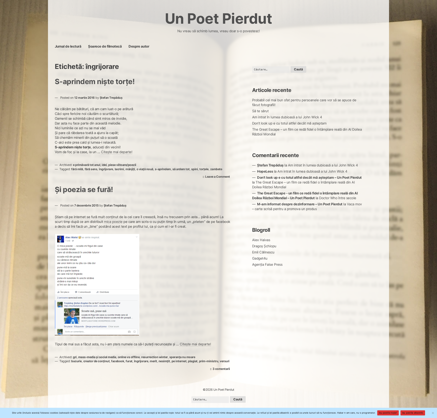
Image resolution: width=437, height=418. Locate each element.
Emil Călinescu (263, 252)
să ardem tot (181, 169)
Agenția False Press (267, 264)
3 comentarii (222, 369)
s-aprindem (163, 169)
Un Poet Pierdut (218, 18)
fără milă (77, 169)
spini (194, 169)
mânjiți (130, 169)
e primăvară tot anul (86, 165)
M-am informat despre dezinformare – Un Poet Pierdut (299, 204)
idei (104, 165)
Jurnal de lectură (68, 46)
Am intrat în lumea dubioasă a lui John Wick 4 (287, 117)
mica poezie (113, 222)
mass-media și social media (97, 357)
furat (129, 361)
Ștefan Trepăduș (111, 97)
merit (153, 361)
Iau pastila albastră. (412, 412)
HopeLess (265, 171)
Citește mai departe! (116, 152)
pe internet (179, 361)
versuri (224, 361)
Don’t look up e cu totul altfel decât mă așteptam (289, 123)
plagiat (193, 361)
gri (75, 357)
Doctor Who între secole (337, 198)
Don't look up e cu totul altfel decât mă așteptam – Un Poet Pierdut (309, 177)
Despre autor (139, 46)
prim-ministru (208, 361)
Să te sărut (260, 111)
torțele (204, 169)
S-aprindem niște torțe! (95, 81)
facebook (117, 361)
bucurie (76, 361)
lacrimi (119, 169)
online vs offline (129, 357)
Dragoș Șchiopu (264, 246)
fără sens (91, 169)
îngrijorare (106, 169)
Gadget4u (259, 258)
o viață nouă (145, 169)
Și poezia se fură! (84, 189)
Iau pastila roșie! (388, 412)
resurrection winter (154, 357)
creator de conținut (96, 361)
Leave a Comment (218, 177)
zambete (216, 169)
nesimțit (164, 361)
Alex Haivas (261, 240)
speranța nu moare (182, 357)
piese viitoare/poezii (122, 165)
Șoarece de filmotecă (105, 46)
